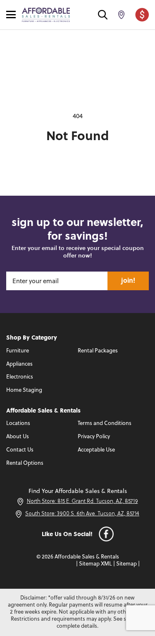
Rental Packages (98, 351)
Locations (18, 423)
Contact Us (19, 450)
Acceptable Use (96, 450)
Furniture (17, 351)
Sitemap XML (95, 564)
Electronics (19, 377)
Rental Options (24, 463)
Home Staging (24, 390)
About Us (17, 437)
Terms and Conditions (104, 423)
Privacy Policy (94, 437)
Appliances (19, 364)
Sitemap (126, 564)
